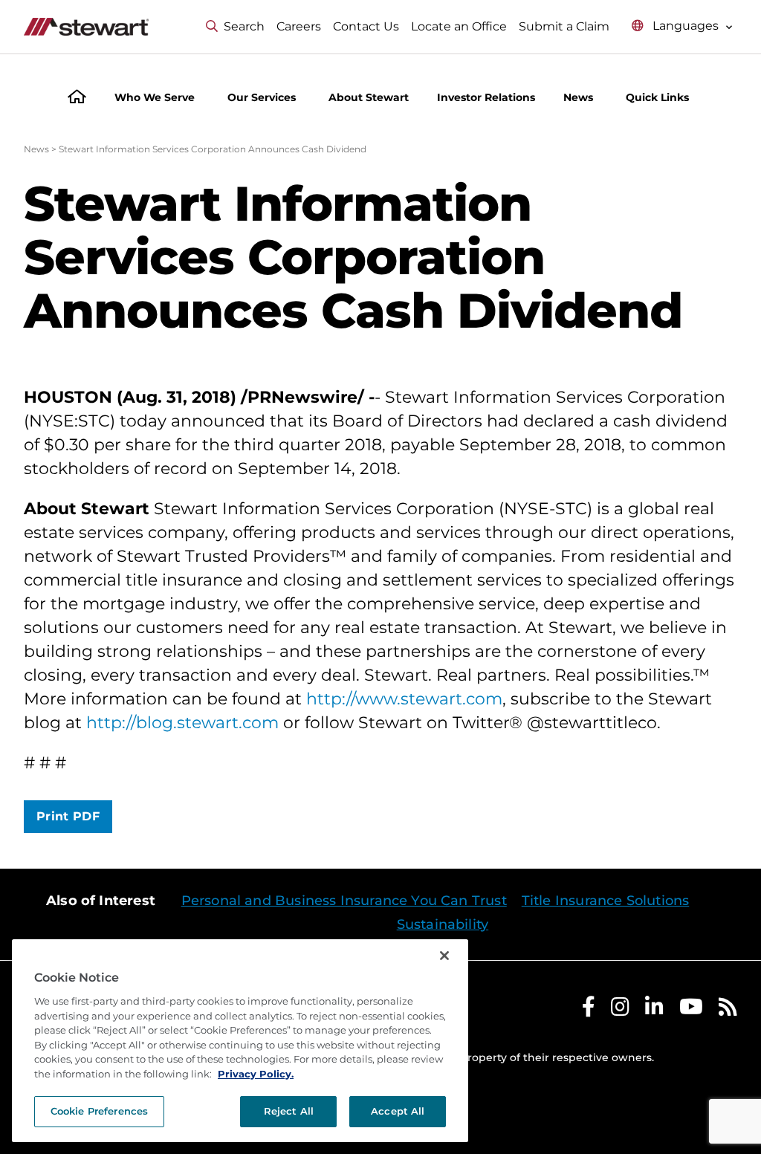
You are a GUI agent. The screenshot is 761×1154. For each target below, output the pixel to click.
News (36, 149)
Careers (298, 26)
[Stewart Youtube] (691, 1010)
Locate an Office (459, 26)
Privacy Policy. (256, 1074)
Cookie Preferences (99, 1111)
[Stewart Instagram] (620, 1010)
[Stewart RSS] (728, 1010)
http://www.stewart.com (404, 699)
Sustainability (443, 924)
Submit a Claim (564, 26)
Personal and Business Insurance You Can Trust (344, 900)
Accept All (397, 1111)
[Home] (77, 98)
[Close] (444, 955)
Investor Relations (486, 97)
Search (244, 26)
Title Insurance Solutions (606, 900)
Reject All (289, 1111)
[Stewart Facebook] (588, 1010)
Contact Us (366, 26)
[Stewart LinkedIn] (654, 1010)
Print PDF (68, 816)
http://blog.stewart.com (182, 723)
